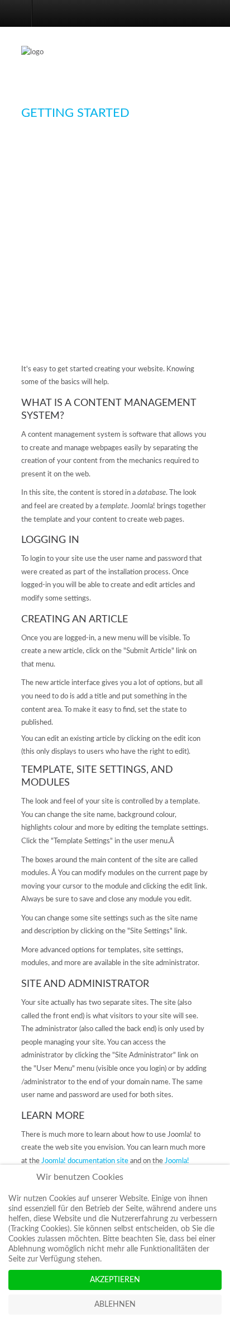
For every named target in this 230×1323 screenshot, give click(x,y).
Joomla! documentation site (84, 1160)
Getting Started (75, 113)
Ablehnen (115, 1304)
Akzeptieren (115, 1280)
